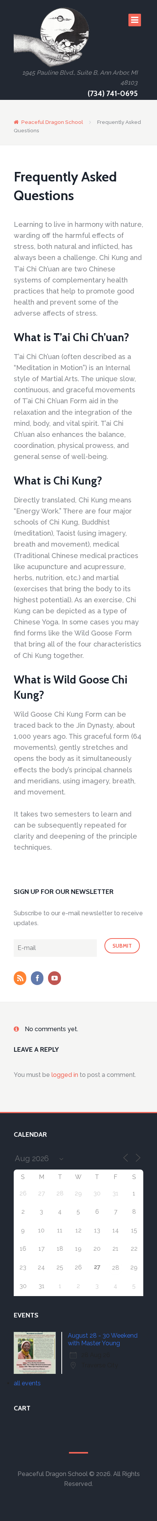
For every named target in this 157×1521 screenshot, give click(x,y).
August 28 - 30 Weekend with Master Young (103, 1339)
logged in (64, 1074)
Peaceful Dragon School (52, 122)
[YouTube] (56, 979)
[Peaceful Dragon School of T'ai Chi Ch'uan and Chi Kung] (52, 37)
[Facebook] (39, 979)
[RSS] (22, 979)
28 (115, 1267)
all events (27, 1383)
